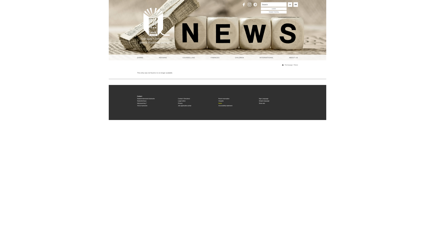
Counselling (189, 58)
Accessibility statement (225, 105)
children (239, 58)
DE (290, 4)
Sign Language (263, 98)
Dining (140, 58)
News (220, 103)
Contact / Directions (184, 98)
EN (296, 4)
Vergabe (221, 101)
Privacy (180, 103)
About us (293, 58)
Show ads (262, 103)
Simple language (264, 101)
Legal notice (182, 101)
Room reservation (223, 98)
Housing (163, 58)
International (266, 58)
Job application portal (184, 105)
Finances (215, 58)
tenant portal (274, 12)
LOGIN (274, 8)
